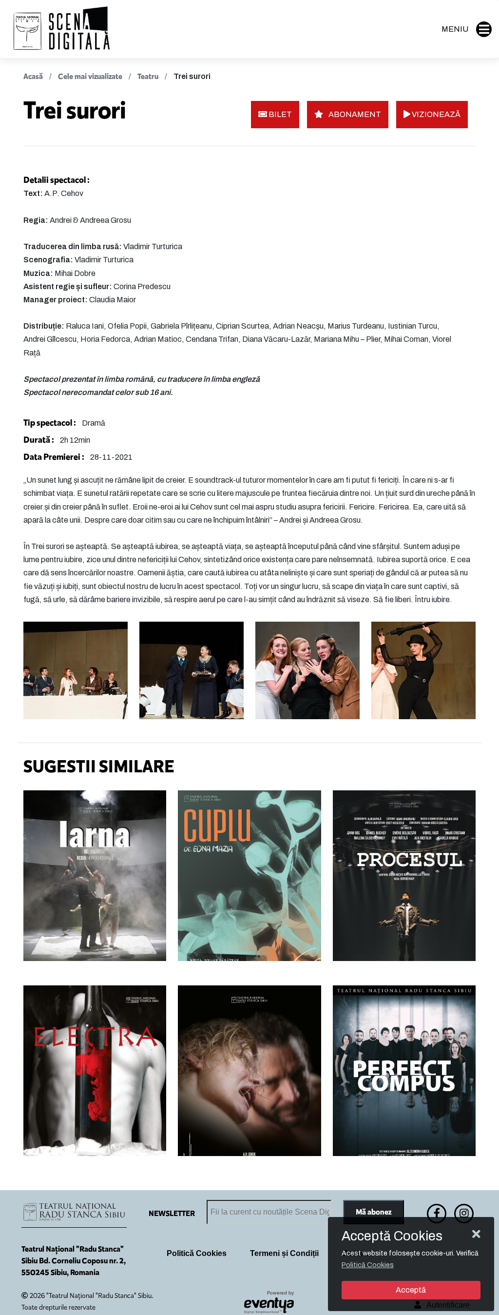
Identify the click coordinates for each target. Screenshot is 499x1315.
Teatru (147, 76)
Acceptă (411, 1290)
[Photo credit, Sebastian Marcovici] (75, 670)
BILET (279, 114)
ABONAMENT (354, 114)
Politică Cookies (197, 1253)
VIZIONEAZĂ (435, 114)
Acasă (33, 76)
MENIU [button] (454, 29)
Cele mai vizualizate (90, 76)
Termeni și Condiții (284, 1253)
